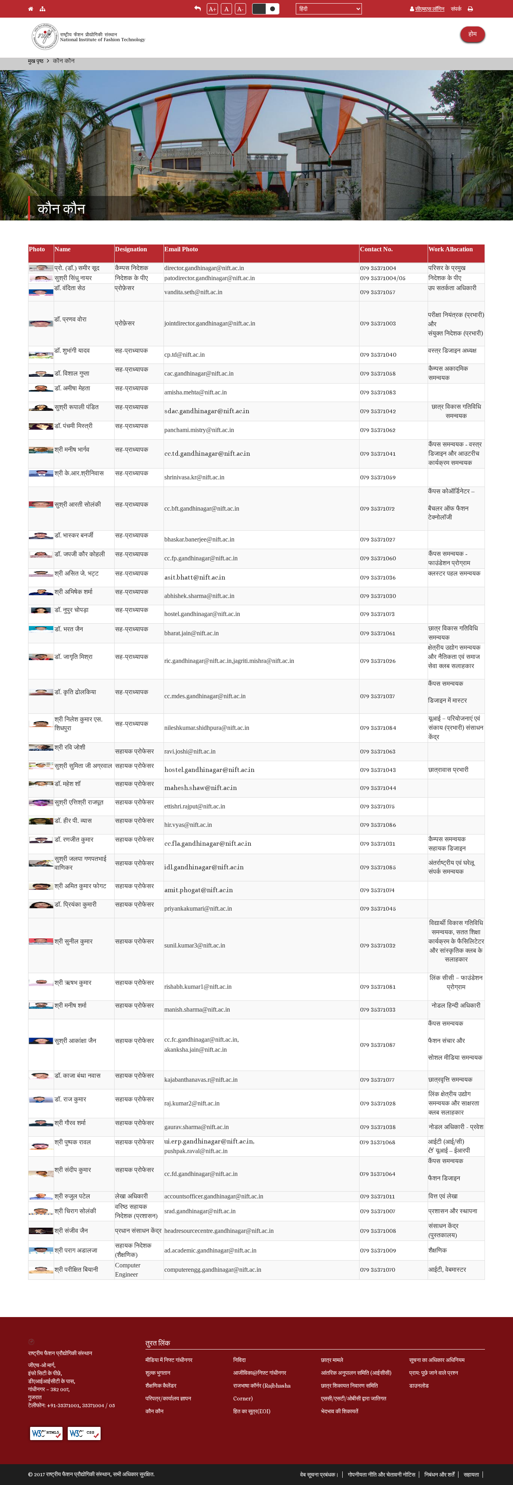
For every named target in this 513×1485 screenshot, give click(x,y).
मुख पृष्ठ (35, 61)
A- (240, 9)
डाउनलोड (419, 1385)
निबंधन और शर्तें (439, 1474)
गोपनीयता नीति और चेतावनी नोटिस (381, 1474)
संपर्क (456, 9)
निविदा (239, 1360)
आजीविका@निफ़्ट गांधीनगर (259, 1373)
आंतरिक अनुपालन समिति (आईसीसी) (356, 1373)
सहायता (471, 1474)
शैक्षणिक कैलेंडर (160, 1385)
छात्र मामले (332, 1360)
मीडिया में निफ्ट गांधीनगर (168, 1360)
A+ (212, 9)
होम (473, 34)
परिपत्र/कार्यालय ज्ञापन (168, 1398)
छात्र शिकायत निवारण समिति (349, 1385)
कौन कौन (154, 1411)
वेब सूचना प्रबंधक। (319, 1474)
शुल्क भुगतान (157, 1373)
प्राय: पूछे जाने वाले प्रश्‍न (433, 1373)
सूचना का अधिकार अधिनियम (437, 1360)
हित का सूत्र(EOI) (252, 1411)
